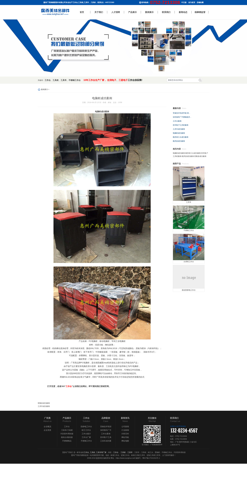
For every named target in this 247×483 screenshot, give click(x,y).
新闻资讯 (125, 418)
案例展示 (149, 12)
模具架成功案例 (179, 141)
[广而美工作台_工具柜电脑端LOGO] (55, 12)
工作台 (48, 80)
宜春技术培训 (105, 426)
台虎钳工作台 (189, 262)
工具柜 (56, 80)
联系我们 (166, 12)
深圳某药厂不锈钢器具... (182, 117)
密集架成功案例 (44, 403)
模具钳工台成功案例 (180, 137)
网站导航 (125, 437)
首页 (82, 12)
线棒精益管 (200, 12)
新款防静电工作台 (189, 290)
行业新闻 (125, 430)
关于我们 (98, 12)
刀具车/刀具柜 (67, 430)
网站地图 (125, 441)
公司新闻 (125, 426)
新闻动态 (183, 12)
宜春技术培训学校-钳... (181, 113)
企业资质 (47, 430)
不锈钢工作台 (75, 80)
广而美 (47, 418)
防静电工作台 (86, 426)
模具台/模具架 (67, 437)
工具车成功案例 (44, 406)
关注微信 (152, 418)
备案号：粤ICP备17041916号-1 (148, 458)
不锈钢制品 (66, 441)
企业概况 (47, 426)
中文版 (184, 2)
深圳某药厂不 (105, 430)
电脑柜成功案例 (179, 133)
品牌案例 (105, 418)
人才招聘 (115, 12)
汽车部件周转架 (66, 434)
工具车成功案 (105, 441)
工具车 (64, 80)
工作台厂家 (86, 437)
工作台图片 (86, 434)
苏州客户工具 (105, 437)
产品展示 (132, 12)
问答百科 (125, 434)
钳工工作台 (86, 430)
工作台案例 (177, 121)
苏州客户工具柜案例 (180, 125)
